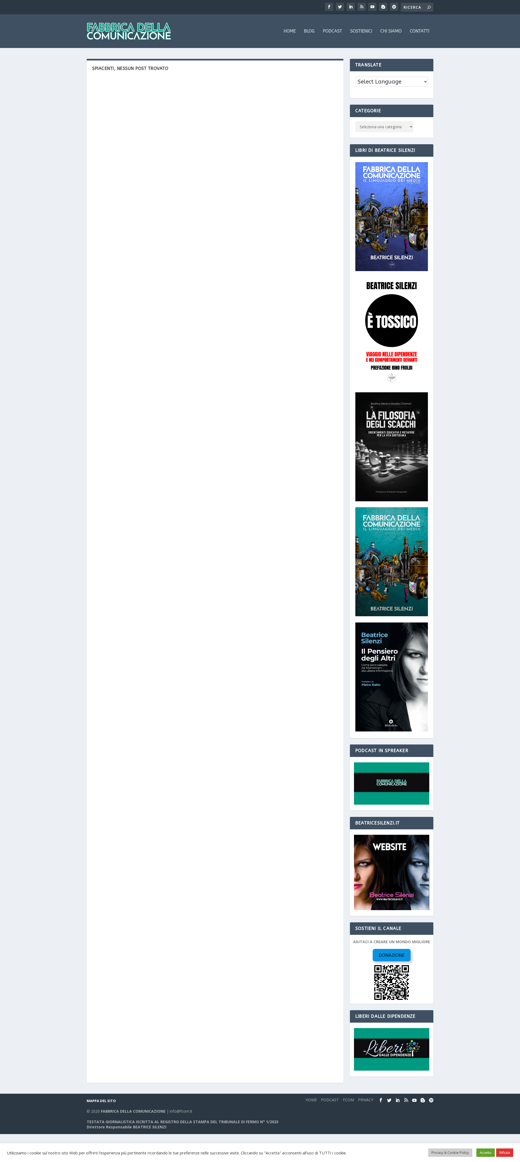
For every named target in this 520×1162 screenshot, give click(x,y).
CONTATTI (419, 31)
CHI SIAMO (391, 31)
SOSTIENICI (361, 31)
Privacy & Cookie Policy (450, 1152)
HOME (290, 31)
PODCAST (332, 31)
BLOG (309, 31)
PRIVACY (365, 1099)
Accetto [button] (486, 1152)
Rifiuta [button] (504, 1152)
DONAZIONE (391, 955)
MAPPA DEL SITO (101, 1100)
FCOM (348, 1099)
